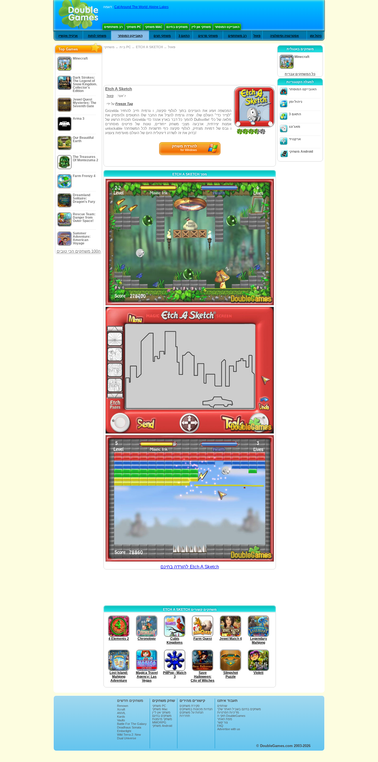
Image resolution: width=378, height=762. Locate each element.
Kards (121, 716)
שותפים (222, 705)
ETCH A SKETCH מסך (189, 174)
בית (122, 47)
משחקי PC (133, 27)
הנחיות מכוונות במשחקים (196, 709)
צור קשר (222, 722)
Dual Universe (126, 738)
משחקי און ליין (201, 27)
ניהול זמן (316, 35)
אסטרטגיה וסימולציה (284, 35)
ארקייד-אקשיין (68, 35)
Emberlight (124, 731)
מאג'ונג (294, 127)
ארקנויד (295, 139)
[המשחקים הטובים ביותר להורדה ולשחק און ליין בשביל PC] (78, 15)
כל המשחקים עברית (300, 74)
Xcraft (121, 709)
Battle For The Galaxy (132, 723)
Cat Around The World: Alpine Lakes (141, 7)
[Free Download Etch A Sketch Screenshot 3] (189, 498)
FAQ (220, 725)
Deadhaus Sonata (129, 727)
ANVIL (121, 713)
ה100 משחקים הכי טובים (79, 251)
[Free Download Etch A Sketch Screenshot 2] (189, 370)
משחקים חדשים (130, 701)
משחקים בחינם (177, 27)
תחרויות (185, 715)
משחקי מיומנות (162, 719)
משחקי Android (301, 152)
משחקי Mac (153, 27)
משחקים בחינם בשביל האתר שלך (239, 709)
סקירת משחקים (190, 705)
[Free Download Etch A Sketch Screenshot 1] (189, 242)
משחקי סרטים (208, 35)
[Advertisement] (189, 67)
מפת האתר (224, 719)
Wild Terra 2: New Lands (129, 736)
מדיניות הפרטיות (228, 712)
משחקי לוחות (97, 35)
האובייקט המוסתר (227, 27)
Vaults (121, 720)
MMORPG (159, 722)
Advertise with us (228, 729)
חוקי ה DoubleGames (231, 715)
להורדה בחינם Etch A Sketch (189, 566)
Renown (122, 705)
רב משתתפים (113, 27)
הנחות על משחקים (191, 712)
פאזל (256, 35)
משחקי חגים (162, 35)
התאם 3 (184, 35)
